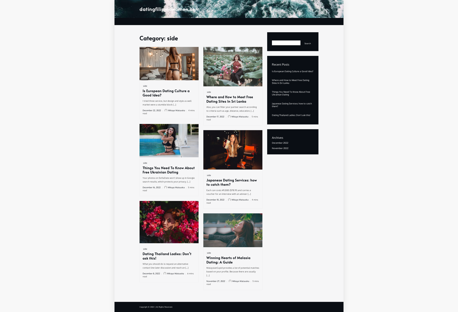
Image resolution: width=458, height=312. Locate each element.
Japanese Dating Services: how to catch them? (231, 182)
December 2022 (280, 142)
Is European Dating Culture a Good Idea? (166, 93)
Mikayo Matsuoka (176, 110)
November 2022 (280, 148)
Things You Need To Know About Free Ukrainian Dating (169, 170)
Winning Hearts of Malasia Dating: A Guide (228, 260)
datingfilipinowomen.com (170, 9)
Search (275, 38)
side (145, 86)
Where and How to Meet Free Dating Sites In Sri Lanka (229, 99)
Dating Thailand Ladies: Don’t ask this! (167, 256)
